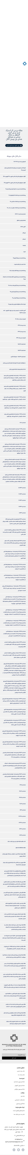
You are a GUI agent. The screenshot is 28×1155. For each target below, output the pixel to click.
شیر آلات (24, 233)
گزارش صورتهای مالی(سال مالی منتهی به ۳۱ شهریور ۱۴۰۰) (14, 176)
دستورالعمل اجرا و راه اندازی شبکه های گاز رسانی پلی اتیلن (14, 363)
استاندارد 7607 (23, 422)
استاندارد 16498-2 (22, 816)
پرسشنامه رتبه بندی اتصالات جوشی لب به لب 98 (16, 208)
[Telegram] (18, 1149)
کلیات (24, 252)
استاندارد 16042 (23, 804)
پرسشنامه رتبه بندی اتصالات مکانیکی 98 (18, 201)
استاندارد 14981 (23, 785)
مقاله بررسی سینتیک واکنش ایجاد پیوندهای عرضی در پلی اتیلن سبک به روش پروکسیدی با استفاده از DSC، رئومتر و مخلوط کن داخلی (14, 976)
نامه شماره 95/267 (22, 350)
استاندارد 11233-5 (22, 488)
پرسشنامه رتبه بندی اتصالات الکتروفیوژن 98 (17, 195)
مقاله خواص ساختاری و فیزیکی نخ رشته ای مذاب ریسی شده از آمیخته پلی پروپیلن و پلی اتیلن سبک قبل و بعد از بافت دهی (15, 966)
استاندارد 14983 (22, 791)
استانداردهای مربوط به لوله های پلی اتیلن (17, 369)
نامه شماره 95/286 (22, 344)
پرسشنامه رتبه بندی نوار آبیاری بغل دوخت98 (17, 285)
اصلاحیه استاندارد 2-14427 (20, 214)
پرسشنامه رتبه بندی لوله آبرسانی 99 (19, 298)
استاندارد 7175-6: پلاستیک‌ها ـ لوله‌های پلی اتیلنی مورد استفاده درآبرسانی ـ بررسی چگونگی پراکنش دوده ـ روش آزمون (15, 388)
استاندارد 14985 (22, 797)
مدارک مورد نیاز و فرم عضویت (20, 264)
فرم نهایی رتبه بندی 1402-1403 (20, 161)
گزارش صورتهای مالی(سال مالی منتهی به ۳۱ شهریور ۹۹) (15, 183)
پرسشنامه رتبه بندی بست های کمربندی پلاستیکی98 (15, 189)
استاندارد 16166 (23, 810)
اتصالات (24, 239)
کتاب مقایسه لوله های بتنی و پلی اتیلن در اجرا (17, 841)
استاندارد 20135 (22, 835)
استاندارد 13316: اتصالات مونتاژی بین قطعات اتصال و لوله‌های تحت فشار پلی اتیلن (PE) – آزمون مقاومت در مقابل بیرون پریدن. (15, 644)
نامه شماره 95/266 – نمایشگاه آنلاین (18, 357)
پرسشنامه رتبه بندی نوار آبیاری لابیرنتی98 (18, 292)
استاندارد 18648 (22, 829)
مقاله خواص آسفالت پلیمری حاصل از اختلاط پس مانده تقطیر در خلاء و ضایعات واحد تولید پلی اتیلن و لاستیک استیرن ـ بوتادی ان (15, 916)
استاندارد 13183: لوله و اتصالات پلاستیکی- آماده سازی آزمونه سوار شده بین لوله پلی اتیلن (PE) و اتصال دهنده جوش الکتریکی (15, 543)
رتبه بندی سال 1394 (22, 325)
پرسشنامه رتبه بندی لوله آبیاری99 (19, 258)
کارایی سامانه (23, 226)
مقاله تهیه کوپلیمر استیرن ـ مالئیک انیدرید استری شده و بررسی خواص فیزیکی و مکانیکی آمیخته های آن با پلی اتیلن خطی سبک (14, 938)
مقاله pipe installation (21, 848)
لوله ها (24, 245)
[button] (2, 63)
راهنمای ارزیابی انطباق (21, 220)
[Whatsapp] (23, 1149)
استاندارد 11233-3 (22, 500)
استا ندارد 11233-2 (22, 506)
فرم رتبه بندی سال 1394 (21, 338)
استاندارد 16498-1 (22, 822)
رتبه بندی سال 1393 (22, 331)
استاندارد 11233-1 (22, 513)
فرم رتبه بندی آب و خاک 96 (20, 319)
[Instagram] (14, 1149)
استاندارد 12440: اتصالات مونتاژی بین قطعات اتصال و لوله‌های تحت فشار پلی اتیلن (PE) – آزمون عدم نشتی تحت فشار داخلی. (14, 532)
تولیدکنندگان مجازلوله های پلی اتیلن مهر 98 (17, 304)
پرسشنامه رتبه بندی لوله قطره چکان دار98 (17, 270)
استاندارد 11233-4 (22, 494)
